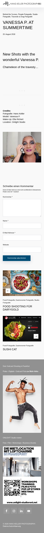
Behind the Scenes (10, 14)
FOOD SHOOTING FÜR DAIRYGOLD (17, 308)
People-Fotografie (25, 14)
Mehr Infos (33, 371)
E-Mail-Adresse (9, 233)
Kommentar (8, 197)
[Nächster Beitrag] (22, 328)
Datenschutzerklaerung (12, 526)
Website (6, 245)
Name (5, 221)
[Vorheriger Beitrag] (22, 283)
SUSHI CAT (10, 349)
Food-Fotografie (9, 300)
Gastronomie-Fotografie (25, 300)
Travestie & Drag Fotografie (21, 17)
